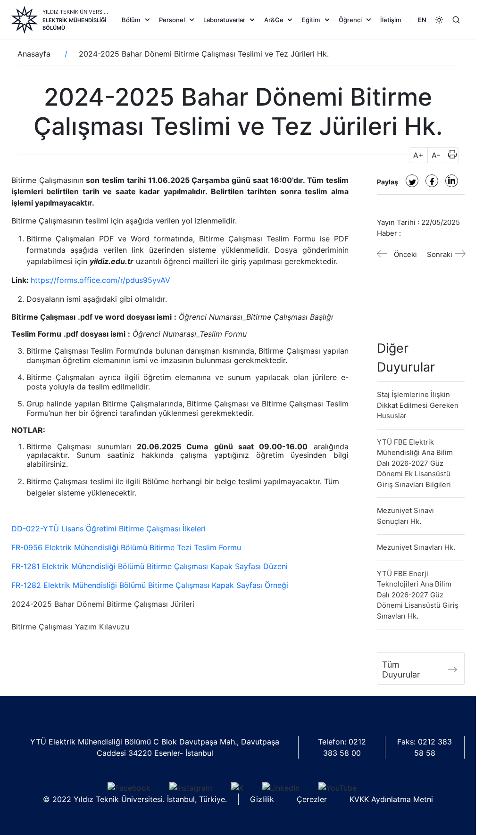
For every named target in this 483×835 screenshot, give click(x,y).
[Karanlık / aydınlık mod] (439, 19)
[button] (449, 155)
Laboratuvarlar (224, 20)
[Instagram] (190, 787)
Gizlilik (262, 799)
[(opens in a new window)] (412, 180)
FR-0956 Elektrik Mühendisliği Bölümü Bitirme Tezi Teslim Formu (126, 547)
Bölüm (131, 20)
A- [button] (436, 155)
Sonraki (439, 254)
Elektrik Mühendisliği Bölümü (74, 24)
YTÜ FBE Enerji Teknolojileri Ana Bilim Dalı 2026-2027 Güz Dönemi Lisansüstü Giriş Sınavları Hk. (417, 594)
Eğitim (311, 20)
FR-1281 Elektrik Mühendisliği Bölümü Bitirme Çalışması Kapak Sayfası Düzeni (149, 566)
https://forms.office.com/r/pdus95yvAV (100, 280)
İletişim (390, 20)
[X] (237, 787)
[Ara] (456, 19)
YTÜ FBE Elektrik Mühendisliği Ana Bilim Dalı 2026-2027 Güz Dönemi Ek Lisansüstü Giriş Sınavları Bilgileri (415, 463)
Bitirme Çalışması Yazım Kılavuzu (70, 626)
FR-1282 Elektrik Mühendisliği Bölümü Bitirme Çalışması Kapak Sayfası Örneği (149, 585)
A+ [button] (418, 155)
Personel (172, 20)
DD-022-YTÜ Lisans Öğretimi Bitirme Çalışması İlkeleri (108, 528)
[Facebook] (129, 787)
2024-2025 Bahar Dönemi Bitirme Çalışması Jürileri (102, 604)
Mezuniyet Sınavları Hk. (416, 547)
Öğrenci (350, 20)
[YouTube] (337, 787)
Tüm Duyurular (401, 669)
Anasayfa (33, 53)
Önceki (405, 254)
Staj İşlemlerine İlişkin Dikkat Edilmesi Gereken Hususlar (417, 405)
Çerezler (312, 799)
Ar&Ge (273, 20)
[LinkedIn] (281, 787)
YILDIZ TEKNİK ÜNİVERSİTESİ (75, 11)
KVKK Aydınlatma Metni (391, 799)
